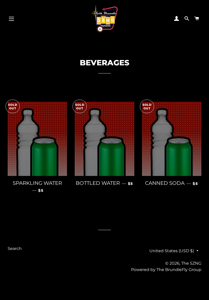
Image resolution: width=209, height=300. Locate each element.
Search (15, 248)
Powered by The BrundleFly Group (166, 269)
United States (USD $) (171, 250)
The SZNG (191, 263)
